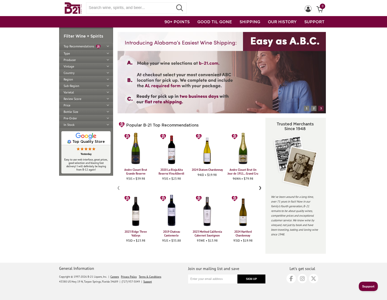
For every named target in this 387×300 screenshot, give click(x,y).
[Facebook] (291, 278)
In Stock (69, 125)
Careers (114, 276)
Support (147, 281)
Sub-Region (71, 86)
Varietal (69, 92)
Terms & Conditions (150, 276)
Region (68, 79)
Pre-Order (70, 118)
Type (67, 53)
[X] (313, 278)
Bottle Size (71, 112)
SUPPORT (314, 21)
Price (67, 105)
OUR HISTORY (282, 21)
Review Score (72, 99)
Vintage (69, 66)
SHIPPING (250, 21)
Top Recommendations (80, 46)
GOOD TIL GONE (214, 21)
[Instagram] (302, 278)
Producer (70, 60)
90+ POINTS (177, 21)
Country (69, 73)
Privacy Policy (129, 276)
